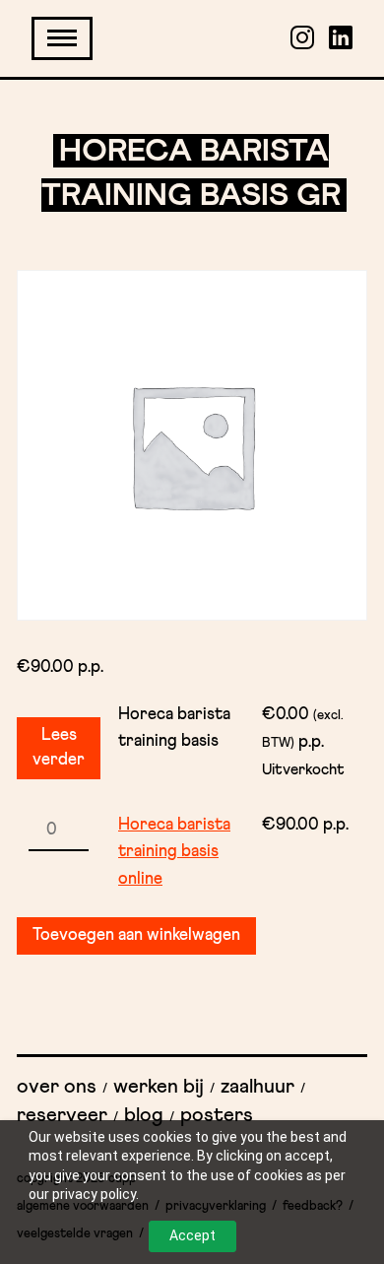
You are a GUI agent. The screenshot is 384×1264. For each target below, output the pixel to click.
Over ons (56, 1087)
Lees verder (58, 748)
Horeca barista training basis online (174, 852)
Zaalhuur (257, 1087)
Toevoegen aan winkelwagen (136, 935)
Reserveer (62, 1115)
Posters (216, 1115)
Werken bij (158, 1087)
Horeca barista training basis (174, 728)
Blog (143, 1115)
